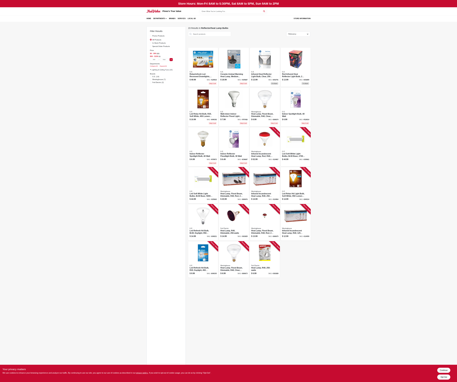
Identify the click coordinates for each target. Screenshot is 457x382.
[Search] (264, 11)
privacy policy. (142, 373)
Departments (159, 18)
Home (149, 18)
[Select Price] (171, 59)
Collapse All (154, 66)
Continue (444, 370)
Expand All (163, 66)
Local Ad (192, 18)
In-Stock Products (159, 43)
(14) (155, 76)
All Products (156, 39)
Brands (172, 18)
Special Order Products (161, 46)
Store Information (302, 18)
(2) (158, 82)
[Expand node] (150, 69)
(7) (159, 79)
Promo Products (158, 35)
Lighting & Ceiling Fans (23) (162, 70)
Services (182, 18)
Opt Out (444, 377)
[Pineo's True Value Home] (154, 11)
